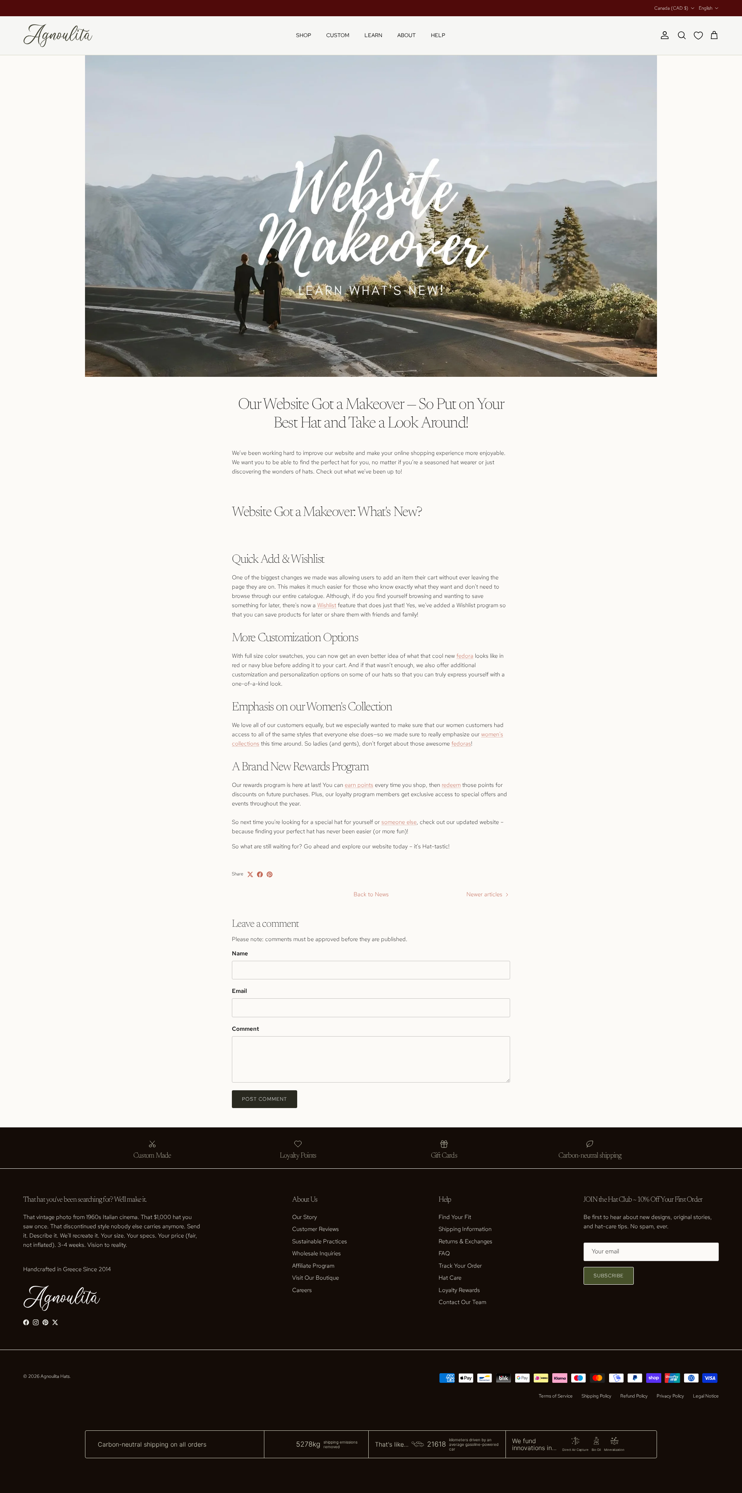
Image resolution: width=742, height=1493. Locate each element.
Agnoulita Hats (55, 1376)
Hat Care (450, 1278)
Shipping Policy (596, 1396)
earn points (359, 785)
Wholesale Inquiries (316, 1253)
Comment (245, 1029)
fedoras (461, 743)
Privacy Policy (670, 1396)
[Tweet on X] (250, 874)
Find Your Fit (455, 1217)
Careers (302, 1290)
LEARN (373, 35)
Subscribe (609, 1275)
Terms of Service (556, 1396)
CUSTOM (337, 35)
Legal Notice (706, 1396)
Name (240, 953)
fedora (464, 656)
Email (239, 991)
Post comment (264, 1099)
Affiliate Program (313, 1266)
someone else (399, 822)
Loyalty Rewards (459, 1290)
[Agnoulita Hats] (58, 35)
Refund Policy (634, 1396)
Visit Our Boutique (315, 1278)
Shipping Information (465, 1229)
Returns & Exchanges (465, 1241)
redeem (451, 785)
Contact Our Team (462, 1302)
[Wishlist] (700, 35)
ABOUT (406, 35)
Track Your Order (460, 1266)
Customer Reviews (315, 1229)
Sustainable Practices (319, 1241)
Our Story (304, 1217)
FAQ (444, 1253)
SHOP (303, 35)
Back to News (371, 894)
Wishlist (326, 605)
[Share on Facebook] (260, 874)
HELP (438, 35)
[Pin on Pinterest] (269, 874)
